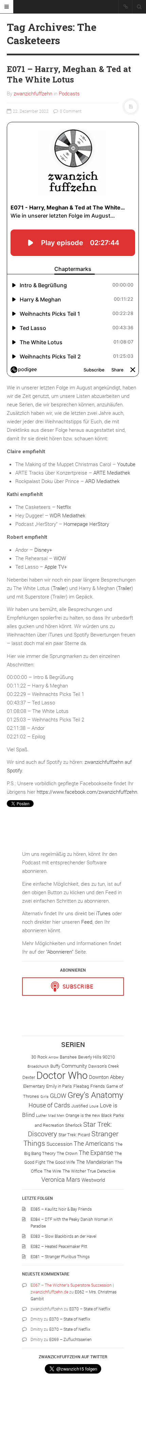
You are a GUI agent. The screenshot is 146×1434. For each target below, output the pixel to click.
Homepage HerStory (86, 523)
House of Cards (49, 1105)
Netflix (64, 506)
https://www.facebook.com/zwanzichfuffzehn (87, 791)
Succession (59, 1143)
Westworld (93, 1179)
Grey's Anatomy (95, 1094)
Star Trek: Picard (74, 1135)
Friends (97, 1086)
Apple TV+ (55, 566)
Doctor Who (62, 1075)
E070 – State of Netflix (89, 1308)
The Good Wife (61, 1162)
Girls (44, 1096)
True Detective (101, 1171)
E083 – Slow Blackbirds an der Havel (63, 1236)
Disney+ (43, 549)
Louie (93, 1106)
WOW (60, 558)
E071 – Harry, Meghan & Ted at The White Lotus (69, 74)
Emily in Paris (59, 1086)
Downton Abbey (106, 1076)
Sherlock (73, 1125)
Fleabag (81, 1086)
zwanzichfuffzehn (33, 93)
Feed (86, 921)
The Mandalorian (94, 1161)
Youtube (126, 464)
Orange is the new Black (89, 1115)
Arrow (53, 1057)
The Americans (94, 1143)
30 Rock (39, 1057)
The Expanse (96, 1152)
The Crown (67, 1153)
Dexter (28, 1077)
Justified (79, 1106)
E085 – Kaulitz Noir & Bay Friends (61, 1209)
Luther (41, 1115)
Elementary (34, 1086)
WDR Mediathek (67, 515)
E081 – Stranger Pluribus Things (60, 1256)
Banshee (68, 1057)
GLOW (58, 1095)
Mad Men (56, 1115)
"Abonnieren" (59, 951)
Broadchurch (38, 1066)
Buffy (55, 1066)
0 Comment (70, 111)
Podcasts (69, 93)
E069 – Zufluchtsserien (70, 1339)
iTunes (103, 913)
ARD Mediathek (102, 481)
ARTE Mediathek (111, 472)
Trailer (59, 588)
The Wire (52, 1171)
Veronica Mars (60, 1179)
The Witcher (74, 1171)
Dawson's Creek (103, 1066)
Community (74, 1065)
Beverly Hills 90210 (96, 1057)
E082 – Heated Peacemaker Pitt (59, 1246)
